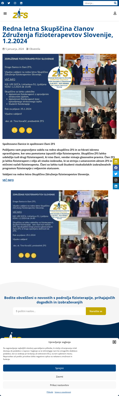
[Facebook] (2, 3)
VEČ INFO (8, 180)
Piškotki (50, 392)
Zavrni (59, 376)
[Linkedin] (21, 3)
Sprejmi (59, 368)
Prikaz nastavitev (59, 385)
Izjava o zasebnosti (63, 392)
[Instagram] (15, 3)
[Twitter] (8, 3)
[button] (114, 342)
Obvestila (34, 49)
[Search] (115, 3)
